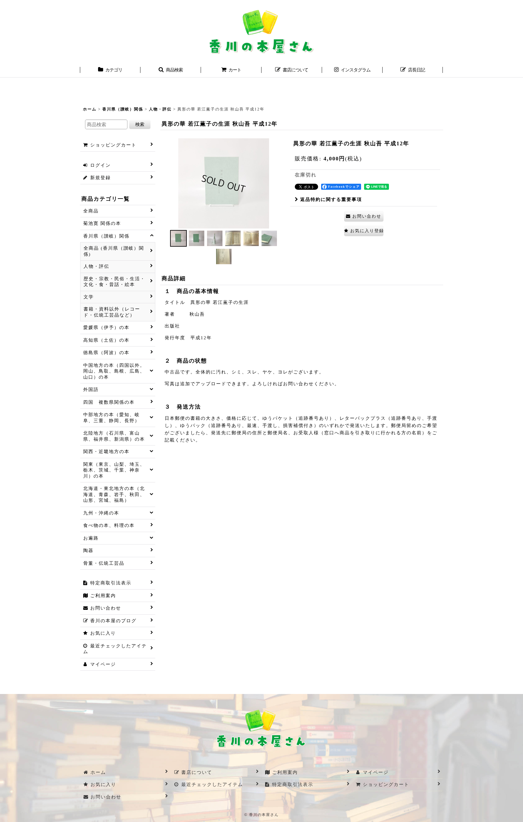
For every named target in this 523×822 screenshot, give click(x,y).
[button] (170, 70)
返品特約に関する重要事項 (331, 199)
